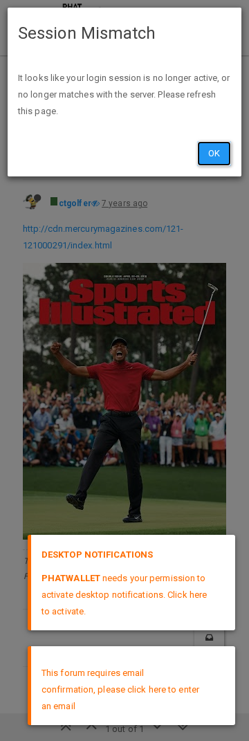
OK (214, 153)
